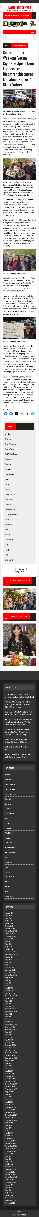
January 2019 (10, 1079)
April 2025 (9, 949)
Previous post (21, 569)
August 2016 (9, 1154)
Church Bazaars (10, 449)
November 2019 (11, 1053)
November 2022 (11, 996)
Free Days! (8, 499)
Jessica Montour (10, 509)
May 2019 (8, 1068)
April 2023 (9, 988)
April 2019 (9, 1071)
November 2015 (11, 1177)
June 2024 (8, 962)
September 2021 (11, 1011)
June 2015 (8, 1190)
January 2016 (10, 1172)
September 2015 (11, 1182)
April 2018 (9, 1102)
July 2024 (8, 959)
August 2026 (9, 913)
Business (8, 439)
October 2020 (10, 1027)
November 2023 (11, 975)
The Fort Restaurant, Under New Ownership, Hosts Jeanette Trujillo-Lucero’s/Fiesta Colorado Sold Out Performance (18, 722)
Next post (18, 572)
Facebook (19, 1212)
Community (8, 459)
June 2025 (8, 944)
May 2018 (8, 1099)
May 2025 (8, 947)
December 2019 (10, 1050)
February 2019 (10, 1076)
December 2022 (10, 993)
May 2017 (8, 1130)
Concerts (8, 464)
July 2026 (8, 915)
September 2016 (11, 1151)
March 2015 (9, 1198)
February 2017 (10, 1138)
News (6, 529)
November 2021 (11, 1009)
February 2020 (10, 1045)
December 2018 (10, 1081)
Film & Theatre (10, 494)
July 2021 (8, 1014)
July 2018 (8, 1094)
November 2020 (11, 1024)
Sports (7, 544)
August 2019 (9, 1060)
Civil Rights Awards (11, 454)
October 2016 (10, 1149)
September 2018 (11, 1089)
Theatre (7, 550)
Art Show (8, 434)
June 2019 (8, 1066)
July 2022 (8, 1001)
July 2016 (8, 1156)
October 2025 (10, 934)
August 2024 (9, 957)
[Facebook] (19, 1)
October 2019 (10, 1055)
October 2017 (10, 1117)
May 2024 (8, 965)
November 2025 (11, 931)
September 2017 (11, 1120)
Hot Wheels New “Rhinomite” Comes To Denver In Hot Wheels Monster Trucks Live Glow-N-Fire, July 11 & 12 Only (17, 732)
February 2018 (10, 1107)
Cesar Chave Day (10, 444)
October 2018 (10, 1086)
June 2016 (8, 1159)
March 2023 (9, 991)
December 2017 (10, 1112)
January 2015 (10, 1203)
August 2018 (9, 1092)
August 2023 (9, 978)
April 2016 (9, 1164)
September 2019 (11, 1058)
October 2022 (10, 998)
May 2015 (8, 1193)
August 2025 (9, 939)
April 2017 (9, 1133)
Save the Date (9, 539)
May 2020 (8, 1037)
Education (8, 469)
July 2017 (8, 1125)
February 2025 (10, 952)
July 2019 (8, 1063)
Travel (7, 554)
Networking (8, 524)
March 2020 (9, 1042)
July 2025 (8, 941)
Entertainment (9, 474)
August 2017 (9, 1123)
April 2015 (9, 1195)
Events (7, 479)
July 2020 (8, 1032)
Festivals (8, 489)
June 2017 (8, 1128)
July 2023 (8, 980)
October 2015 (10, 1180)
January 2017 (10, 1141)
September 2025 (11, 936)
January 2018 (10, 1110)
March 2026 (9, 926)
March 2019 (9, 1073)
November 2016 (11, 1146)
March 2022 (9, 1006)
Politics (7, 534)
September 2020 (11, 1029)
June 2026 (8, 918)
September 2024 (11, 954)
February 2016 (10, 1169)
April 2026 (9, 923)
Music (7, 519)
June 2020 (8, 1035)
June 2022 (8, 1003)
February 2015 (10, 1200)
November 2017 (11, 1115)
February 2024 (10, 970)
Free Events (8, 504)
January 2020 (10, 1048)
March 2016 (9, 1167)
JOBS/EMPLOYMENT (11, 514)
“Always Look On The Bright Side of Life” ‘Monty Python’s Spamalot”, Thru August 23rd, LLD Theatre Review (17, 704)
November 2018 (11, 1084)
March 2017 (9, 1136)
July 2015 (8, 1187)
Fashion (7, 484)
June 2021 (8, 1016)
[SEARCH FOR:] (19, 36)
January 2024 (10, 972)
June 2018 (8, 1097)
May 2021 (8, 1019)
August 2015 (9, 1185)
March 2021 (9, 1022)
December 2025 (10, 928)
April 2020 (9, 1040)
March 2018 (9, 1104)
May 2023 (8, 985)
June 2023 (8, 983)
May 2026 (8, 921)
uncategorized (9, 560)
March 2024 (9, 967)
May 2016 (8, 1161)
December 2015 (10, 1174)
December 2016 (10, 1143)
